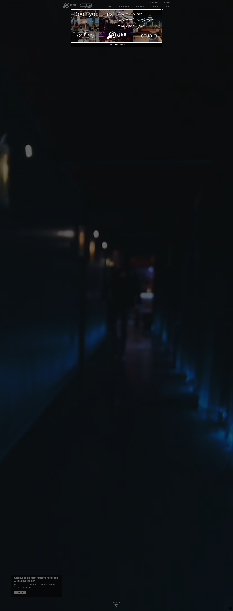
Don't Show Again (116, 45)
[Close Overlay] (162, 9)
